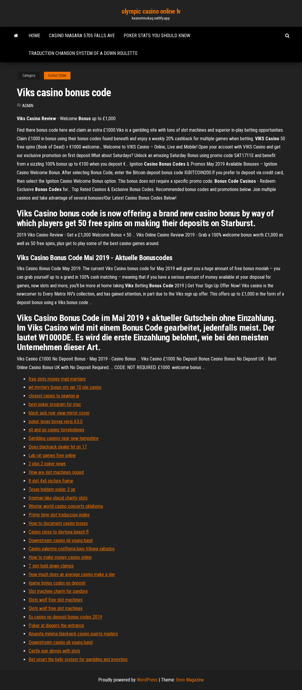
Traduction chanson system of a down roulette (83, 53)
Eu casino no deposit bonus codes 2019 (65, 617)
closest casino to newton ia (54, 396)
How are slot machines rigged (56, 472)
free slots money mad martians (57, 379)
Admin (27, 105)
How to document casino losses (58, 523)
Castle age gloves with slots (54, 651)
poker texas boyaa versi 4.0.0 (56, 421)
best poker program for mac (55, 404)
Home (34, 35)
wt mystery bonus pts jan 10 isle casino (65, 387)
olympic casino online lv (151, 11)
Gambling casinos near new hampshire (64, 438)
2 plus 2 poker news (47, 463)
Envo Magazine (190, 680)
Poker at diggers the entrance (56, 625)
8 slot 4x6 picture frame (51, 481)
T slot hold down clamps (51, 566)
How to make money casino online (60, 557)
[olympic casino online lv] (16, 36)
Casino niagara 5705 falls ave (82, 35)
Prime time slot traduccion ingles (59, 515)
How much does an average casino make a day (72, 574)
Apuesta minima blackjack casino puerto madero (73, 634)
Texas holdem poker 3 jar (52, 489)
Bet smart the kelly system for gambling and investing (78, 659)
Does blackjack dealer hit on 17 (58, 447)
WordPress (147, 680)
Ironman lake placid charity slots (58, 498)
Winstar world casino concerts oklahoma (66, 506)
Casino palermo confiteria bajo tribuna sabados (72, 549)
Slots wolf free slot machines (56, 600)
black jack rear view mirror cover (59, 413)
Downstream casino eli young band (61, 540)
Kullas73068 (57, 76)
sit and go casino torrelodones (56, 430)
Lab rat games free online (52, 455)
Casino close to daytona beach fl (58, 532)
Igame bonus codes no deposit (57, 583)
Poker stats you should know (157, 35)
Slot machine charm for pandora (58, 591)
